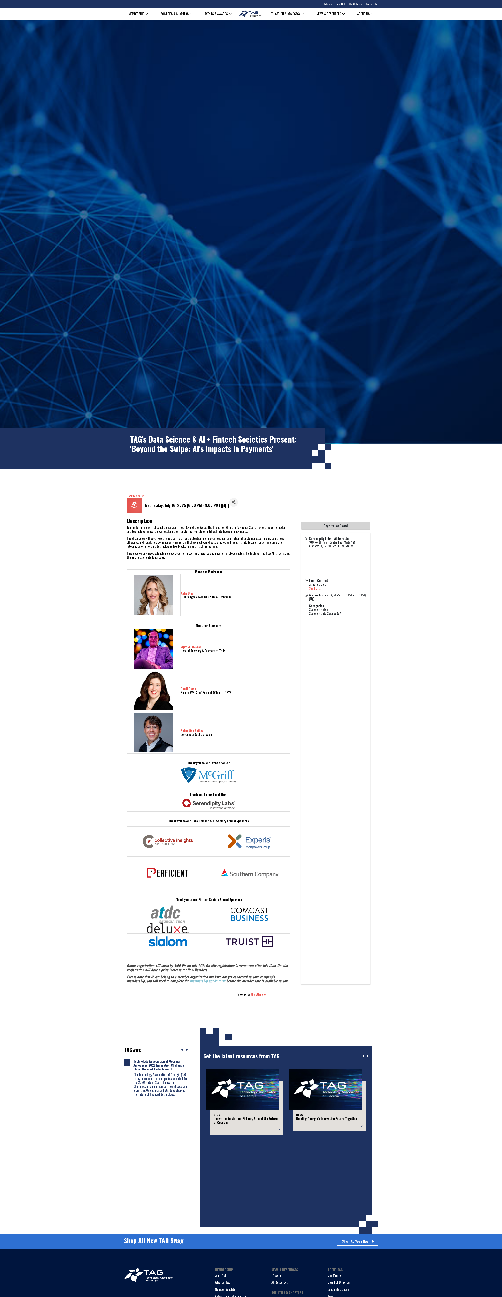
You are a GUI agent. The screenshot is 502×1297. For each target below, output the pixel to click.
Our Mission (335, 1275)
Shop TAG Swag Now (355, 1241)
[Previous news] (182, 1049)
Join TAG (340, 4)
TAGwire (276, 1275)
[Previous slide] (363, 1056)
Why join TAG (223, 1282)
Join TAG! (220, 1275)
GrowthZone (258, 994)
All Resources (279, 1282)
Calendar (328, 4)
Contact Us (371, 4)
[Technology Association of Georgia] (251, 13)
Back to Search (135, 496)
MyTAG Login (355, 4)
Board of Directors (339, 1282)
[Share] (233, 502)
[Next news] (187, 1049)
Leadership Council (339, 1289)
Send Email (315, 588)
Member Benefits (225, 1289)
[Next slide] (368, 1056)
